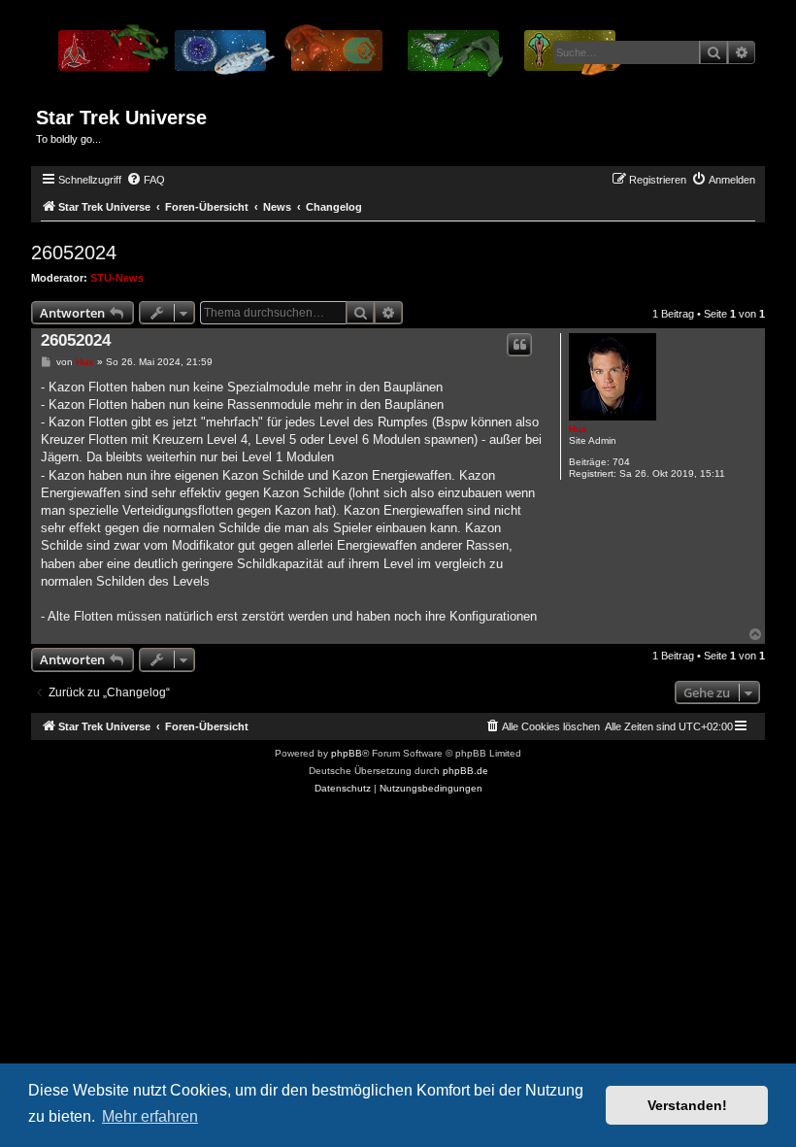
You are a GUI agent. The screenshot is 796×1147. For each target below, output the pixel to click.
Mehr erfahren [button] (150, 1116)
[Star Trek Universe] (338, 57)
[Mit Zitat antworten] (519, 344)
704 (621, 461)
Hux (578, 428)
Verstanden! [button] (687, 1105)
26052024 (73, 252)
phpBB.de (465, 770)
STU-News (117, 278)
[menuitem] (145, 179)
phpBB (346, 753)
